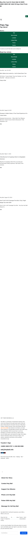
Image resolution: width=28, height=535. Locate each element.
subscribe (23, 533)
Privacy (9, 517)
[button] (1, 20)
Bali (1, 124)
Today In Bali (3, 80)
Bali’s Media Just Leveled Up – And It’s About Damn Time (13, 73)
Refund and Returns (14, 518)
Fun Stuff (14, 517)
